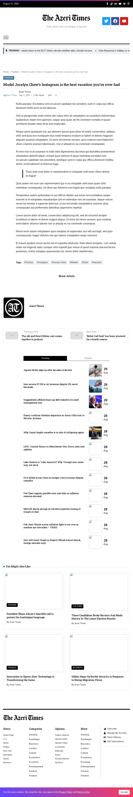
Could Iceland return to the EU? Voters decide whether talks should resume (42, 50)
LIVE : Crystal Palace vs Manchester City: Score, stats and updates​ (54, 448)
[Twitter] (106, 21)
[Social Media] (107, 3)
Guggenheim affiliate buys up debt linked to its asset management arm (51, 401)
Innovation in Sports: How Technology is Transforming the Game (30, 678)
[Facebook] (115, 21)
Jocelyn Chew (59, 262)
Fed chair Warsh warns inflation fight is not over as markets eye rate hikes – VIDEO (51, 526)
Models (74, 262)
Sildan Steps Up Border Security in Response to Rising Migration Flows (97, 678)
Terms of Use (83, 792)
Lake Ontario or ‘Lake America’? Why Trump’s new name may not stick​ (53, 464)
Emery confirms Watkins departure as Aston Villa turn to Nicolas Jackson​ (54, 417)
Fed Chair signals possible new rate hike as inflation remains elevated (51, 495)
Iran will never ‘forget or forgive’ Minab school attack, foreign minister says (52, 541)
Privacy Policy (65, 792)
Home (6, 72)
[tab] (45, 358)
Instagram (43, 262)
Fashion (15, 72)
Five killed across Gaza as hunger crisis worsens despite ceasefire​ (53, 479)
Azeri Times (25, 92)
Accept (124, 792)
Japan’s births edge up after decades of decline (48, 370)
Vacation (97, 262)
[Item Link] (95, 370)
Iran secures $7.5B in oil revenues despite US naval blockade (51, 386)
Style (85, 262)
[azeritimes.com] (66, 17)
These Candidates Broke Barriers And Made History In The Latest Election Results (97, 617)
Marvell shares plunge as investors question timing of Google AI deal (52, 510)
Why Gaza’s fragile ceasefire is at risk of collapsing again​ (54, 432)
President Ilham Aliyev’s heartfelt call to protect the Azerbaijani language (30, 615)
